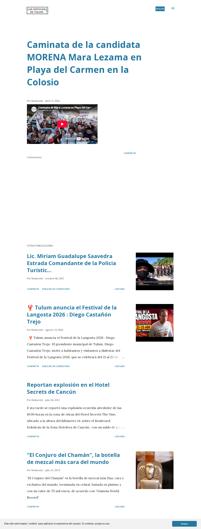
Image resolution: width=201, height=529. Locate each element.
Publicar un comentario (56, 289)
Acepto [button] (184, 524)
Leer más (120, 289)
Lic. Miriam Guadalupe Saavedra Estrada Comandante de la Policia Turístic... (71, 263)
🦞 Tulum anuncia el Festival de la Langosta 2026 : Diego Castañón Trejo (72, 314)
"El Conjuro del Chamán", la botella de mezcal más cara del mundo (73, 458)
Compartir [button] (130, 153)
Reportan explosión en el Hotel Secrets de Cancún (68, 388)
